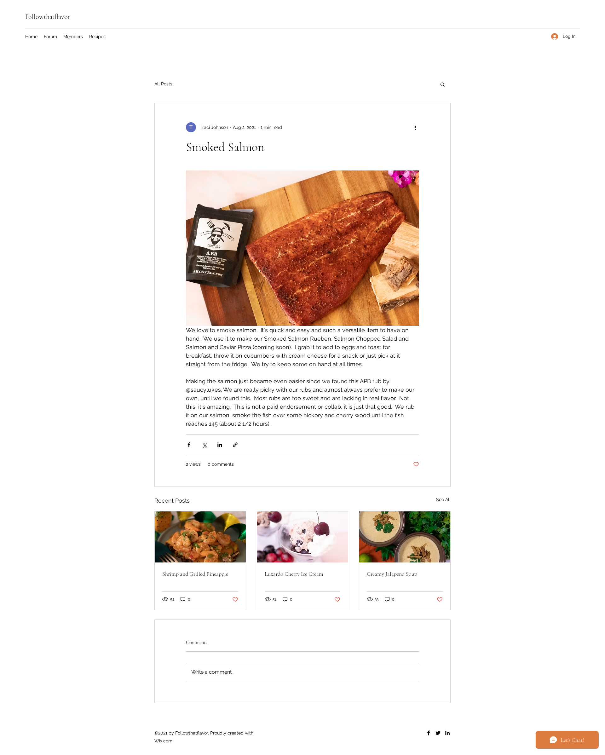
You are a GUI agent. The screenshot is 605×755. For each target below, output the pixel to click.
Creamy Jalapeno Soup (392, 573)
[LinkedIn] (447, 733)
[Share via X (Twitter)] (204, 445)
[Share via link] (235, 445)
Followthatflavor (47, 17)
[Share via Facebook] (189, 445)
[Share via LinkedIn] (220, 445)
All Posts (163, 83)
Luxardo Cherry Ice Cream (294, 573)
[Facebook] (428, 733)
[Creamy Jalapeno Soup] (404, 536)
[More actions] (415, 127)
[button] (443, 84)
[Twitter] (438, 733)
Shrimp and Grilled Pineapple (195, 573)
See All (443, 499)
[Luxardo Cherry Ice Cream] (302, 536)
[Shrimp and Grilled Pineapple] (200, 536)
